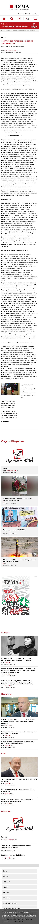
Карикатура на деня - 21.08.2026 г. (14, 530)
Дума (7, 531)
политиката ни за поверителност (19, 918)
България (5, 633)
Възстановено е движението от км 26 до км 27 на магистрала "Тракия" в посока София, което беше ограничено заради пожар (18, 670)
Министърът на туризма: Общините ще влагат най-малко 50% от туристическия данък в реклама (19, 721)
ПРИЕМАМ (6, 921)
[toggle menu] (35, 18)
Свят (3, 754)
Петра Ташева (9, 50)
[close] (37, 910)
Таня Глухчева (9, 470)
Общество (7, 30)
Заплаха (5, 468)
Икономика (6, 694)
